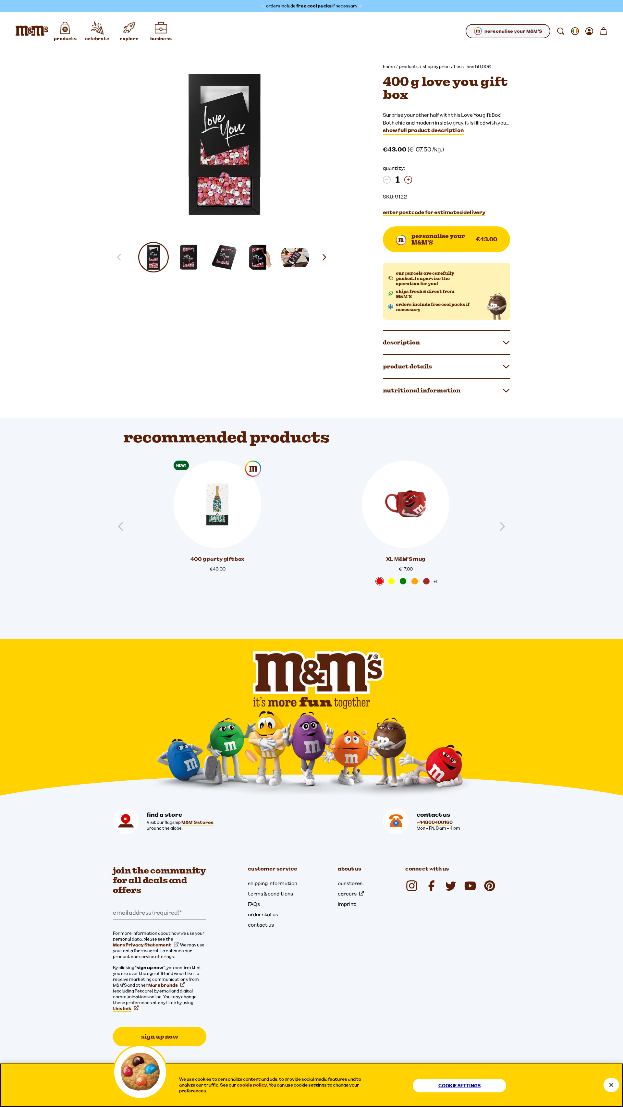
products (409, 66)
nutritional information (421, 390)
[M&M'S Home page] (32, 31)
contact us (261, 925)
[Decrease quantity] (387, 179)
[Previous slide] (123, 526)
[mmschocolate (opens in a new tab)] (412, 886)
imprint (347, 904)
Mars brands (163, 985)
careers (347, 893)
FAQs (254, 904)
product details (407, 366)
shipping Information (272, 883)
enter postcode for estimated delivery (434, 212)
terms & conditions (270, 893)
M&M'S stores (197, 822)
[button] (153, 257)
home (389, 66)
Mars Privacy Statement (142, 944)
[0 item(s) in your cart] (603, 31)
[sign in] (589, 31)
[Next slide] (326, 257)
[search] (560, 31)
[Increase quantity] (408, 179)
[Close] (611, 1085)
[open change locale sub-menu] (574, 31)
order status (263, 914)
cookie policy (252, 1085)
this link (122, 1008)
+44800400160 (435, 822)
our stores (350, 883)
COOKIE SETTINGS (459, 1085)
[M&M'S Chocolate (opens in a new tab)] (490, 886)
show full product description (423, 130)
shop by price (436, 66)
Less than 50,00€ (472, 66)
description (401, 342)
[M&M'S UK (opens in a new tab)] (431, 886)
